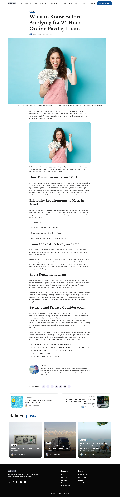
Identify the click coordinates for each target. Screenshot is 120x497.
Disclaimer (81, 480)
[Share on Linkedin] (60, 386)
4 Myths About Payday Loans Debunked (45, 356)
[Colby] (30, 34)
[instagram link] (21, 482)
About (36, 3)
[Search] (84, 3)
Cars (62, 483)
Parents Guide (63, 3)
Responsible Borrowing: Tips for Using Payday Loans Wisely (52, 350)
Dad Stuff (64, 477)
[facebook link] (13, 482)
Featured (64, 480)
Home (21, 3)
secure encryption (73, 316)
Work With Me (73, 3)
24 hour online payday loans (39, 183)
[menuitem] (21, 3)
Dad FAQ (54, 3)
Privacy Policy (82, 474)
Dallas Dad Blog (44, 3)
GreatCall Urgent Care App (40, 353)
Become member (104, 3)
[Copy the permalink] (69, 386)
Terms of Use (82, 483)
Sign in (92, 3)
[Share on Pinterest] (52, 386)
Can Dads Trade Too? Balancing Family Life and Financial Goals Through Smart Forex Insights (79, 401)
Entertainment (65, 485)
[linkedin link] (17, 482)
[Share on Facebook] (47, 386)
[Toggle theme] (87, 3)
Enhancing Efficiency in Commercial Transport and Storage (57, 448)
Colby (34, 34)
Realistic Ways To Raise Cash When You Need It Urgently (51, 344)
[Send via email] (64, 386)
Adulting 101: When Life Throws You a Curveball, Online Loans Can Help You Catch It (60, 347)
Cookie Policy (82, 477)
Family (63, 474)
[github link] (25, 482)
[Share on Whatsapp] (56, 386)
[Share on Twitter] (43, 386)
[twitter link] (9, 482)
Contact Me (28, 3)
